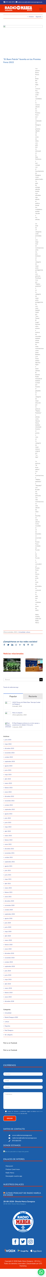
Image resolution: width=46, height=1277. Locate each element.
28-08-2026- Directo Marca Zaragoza (19, 1201)
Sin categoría (8, 1035)
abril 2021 (8, 883)
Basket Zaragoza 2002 (11, 1017)
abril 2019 (8, 984)
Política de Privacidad (15, 1113)
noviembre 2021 (9, 853)
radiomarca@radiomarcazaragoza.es (29, 2)
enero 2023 (8, 792)
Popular (13, 696)
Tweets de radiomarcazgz (10, 687)
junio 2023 (8, 770)
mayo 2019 (8, 979)
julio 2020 (8, 923)
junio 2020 (8, 927)
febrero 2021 (8, 892)
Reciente (33, 696)
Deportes (7, 1026)
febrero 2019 (8, 992)
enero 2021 (8, 897)
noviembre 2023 (9, 753)
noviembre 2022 (9, 801)
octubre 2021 (9, 857)
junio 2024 (8, 740)
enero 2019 (8, 997)
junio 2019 (8, 975)
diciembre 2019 (9, 953)
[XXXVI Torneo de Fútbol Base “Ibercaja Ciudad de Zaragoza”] (8, 702)
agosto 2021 (8, 866)
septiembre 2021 (10, 862)
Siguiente (38, 17)
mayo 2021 (8, 879)
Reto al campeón (17, 713)
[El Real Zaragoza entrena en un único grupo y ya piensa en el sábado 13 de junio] (8, 723)
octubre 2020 (9, 910)
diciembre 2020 (9, 901)
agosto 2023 (8, 766)
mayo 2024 (8, 744)
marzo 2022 (8, 836)
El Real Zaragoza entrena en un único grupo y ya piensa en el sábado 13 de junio (26, 724)
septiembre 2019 (10, 966)
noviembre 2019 (9, 958)
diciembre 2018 (9, 1001)
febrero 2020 (8, 945)
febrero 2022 (8, 840)
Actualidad (22, 632)
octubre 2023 (9, 757)
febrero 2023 (8, 788)
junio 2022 (8, 822)
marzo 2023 (8, 783)
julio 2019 (8, 971)
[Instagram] (30, 1241)
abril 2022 (8, 831)
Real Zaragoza (9, 1030)
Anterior (31, 17)
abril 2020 (8, 936)
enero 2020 (8, 949)
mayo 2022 (8, 827)
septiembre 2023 (10, 761)
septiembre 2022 (10, 809)
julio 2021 (8, 870)
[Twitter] (23, 1241)
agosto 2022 (8, 814)
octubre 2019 (9, 962)
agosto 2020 (8, 918)
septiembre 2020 (10, 914)
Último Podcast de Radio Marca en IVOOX (22, 1194)
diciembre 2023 (9, 748)
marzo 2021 (8, 888)
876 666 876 (9, 2)
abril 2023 (8, 779)
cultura (28, 632)
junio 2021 (8, 875)
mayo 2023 (8, 774)
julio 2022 (8, 818)
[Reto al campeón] (8, 713)
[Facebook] (15, 1241)
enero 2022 (8, 844)
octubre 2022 (9, 805)
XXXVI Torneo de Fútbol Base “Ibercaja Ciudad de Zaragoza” (26, 703)
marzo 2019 (8, 988)
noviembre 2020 (9, 905)
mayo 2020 (8, 931)
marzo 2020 (8, 940)
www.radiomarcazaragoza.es (22, 1135)
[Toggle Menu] (41, 9)
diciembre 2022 (9, 796)
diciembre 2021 (9, 849)
